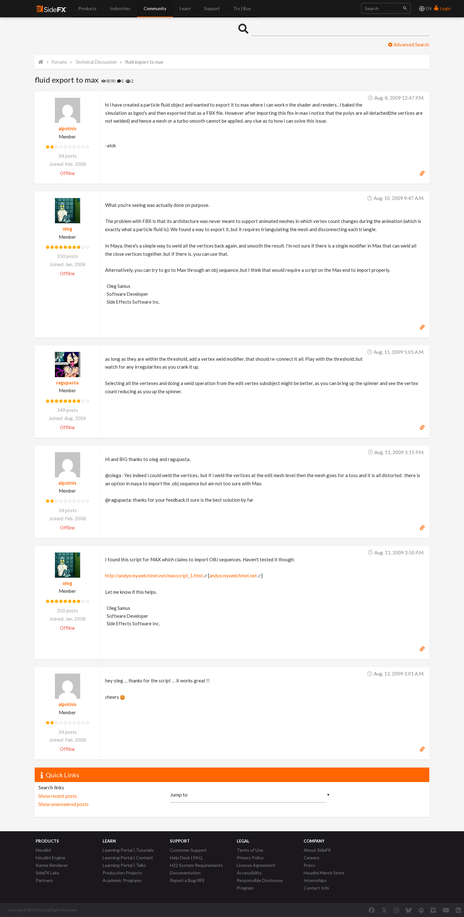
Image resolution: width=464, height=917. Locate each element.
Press (309, 865)
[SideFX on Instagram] (396, 910)
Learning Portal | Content (128, 857)
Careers (311, 857)
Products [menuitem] (87, 8)
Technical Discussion (96, 62)
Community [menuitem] (155, 8)
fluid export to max (144, 62)
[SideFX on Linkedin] (458, 910)
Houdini (43, 850)
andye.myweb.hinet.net (233, 575)
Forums (59, 62)
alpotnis (67, 128)
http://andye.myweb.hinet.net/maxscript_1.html (154, 575)
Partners (44, 880)
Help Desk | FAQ (186, 857)
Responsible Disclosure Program (260, 884)
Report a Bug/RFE (187, 880)
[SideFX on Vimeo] (433, 910)
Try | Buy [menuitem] (242, 8)
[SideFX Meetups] (421, 910)
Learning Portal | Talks (124, 865)
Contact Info (316, 888)
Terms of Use (250, 850)
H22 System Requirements (196, 865)
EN (428, 8)
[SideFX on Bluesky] (409, 910)
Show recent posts (58, 796)
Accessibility (249, 872)
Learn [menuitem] (185, 8)
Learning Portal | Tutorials (128, 850)
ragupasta (67, 382)
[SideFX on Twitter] (384, 910)
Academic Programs (122, 880)
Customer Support (188, 850)
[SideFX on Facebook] (372, 910)
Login (445, 8)
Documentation (185, 872)
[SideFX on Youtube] (446, 910)
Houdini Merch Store (324, 872)
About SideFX (317, 850)
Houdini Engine (50, 857)
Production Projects (122, 872)
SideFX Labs (47, 872)
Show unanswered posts (64, 804)
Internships (315, 880)
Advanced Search (411, 44)
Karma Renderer (52, 865)
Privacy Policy (250, 857)
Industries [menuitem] (120, 8)
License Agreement (256, 865)
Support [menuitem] (212, 8)
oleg (67, 228)
